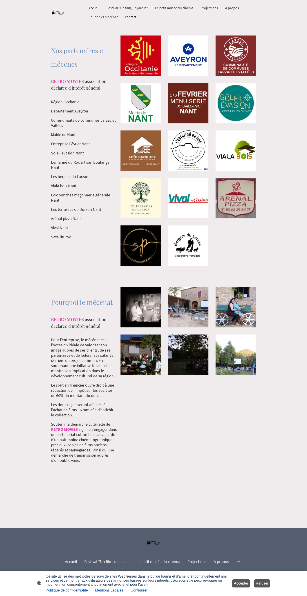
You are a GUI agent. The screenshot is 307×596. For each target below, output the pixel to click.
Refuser (262, 583)
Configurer (139, 590)
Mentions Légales (109, 590)
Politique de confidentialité (67, 590)
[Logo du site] (57, 12)
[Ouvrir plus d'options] (238, 561)
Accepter (241, 583)
